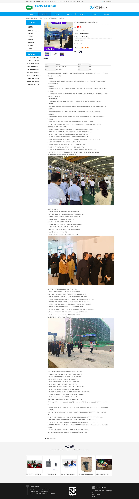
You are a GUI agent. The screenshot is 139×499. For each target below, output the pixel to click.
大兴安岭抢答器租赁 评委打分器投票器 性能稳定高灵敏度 (34, 78)
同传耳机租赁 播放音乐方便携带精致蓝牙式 (34, 75)
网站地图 (53, 493)
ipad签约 (30, 48)
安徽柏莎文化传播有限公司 (36, 491)
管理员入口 (48, 493)
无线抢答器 (30, 27)
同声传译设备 (31, 42)
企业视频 (57, 14)
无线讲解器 (42, 18)
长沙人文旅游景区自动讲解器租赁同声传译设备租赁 (72, 474)
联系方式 (106, 14)
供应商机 (44, 14)
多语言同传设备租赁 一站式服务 (34, 81)
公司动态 (81, 14)
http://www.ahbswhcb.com (50, 438)
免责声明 (43, 493)
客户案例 (94, 14)
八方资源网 (38, 493)
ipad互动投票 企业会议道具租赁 (34, 57)
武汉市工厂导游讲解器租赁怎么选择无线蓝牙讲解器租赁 (56, 474)
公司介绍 (69, 14)
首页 (32, 18)
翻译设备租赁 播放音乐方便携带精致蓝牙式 (34, 72)
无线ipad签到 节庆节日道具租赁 (34, 84)
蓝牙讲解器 (30, 45)
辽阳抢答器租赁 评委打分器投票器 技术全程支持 (34, 63)
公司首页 (32, 14)
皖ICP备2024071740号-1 (45, 489)
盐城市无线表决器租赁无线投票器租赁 (104, 474)
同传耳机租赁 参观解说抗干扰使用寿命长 (34, 66)
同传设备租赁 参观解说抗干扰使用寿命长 (34, 69)
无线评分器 (30, 39)
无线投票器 (30, 36)
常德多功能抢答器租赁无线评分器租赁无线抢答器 (90, 474)
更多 (39, 54)
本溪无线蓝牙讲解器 (34, 474)
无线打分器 (30, 30)
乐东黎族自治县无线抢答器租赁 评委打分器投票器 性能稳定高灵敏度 (34, 60)
